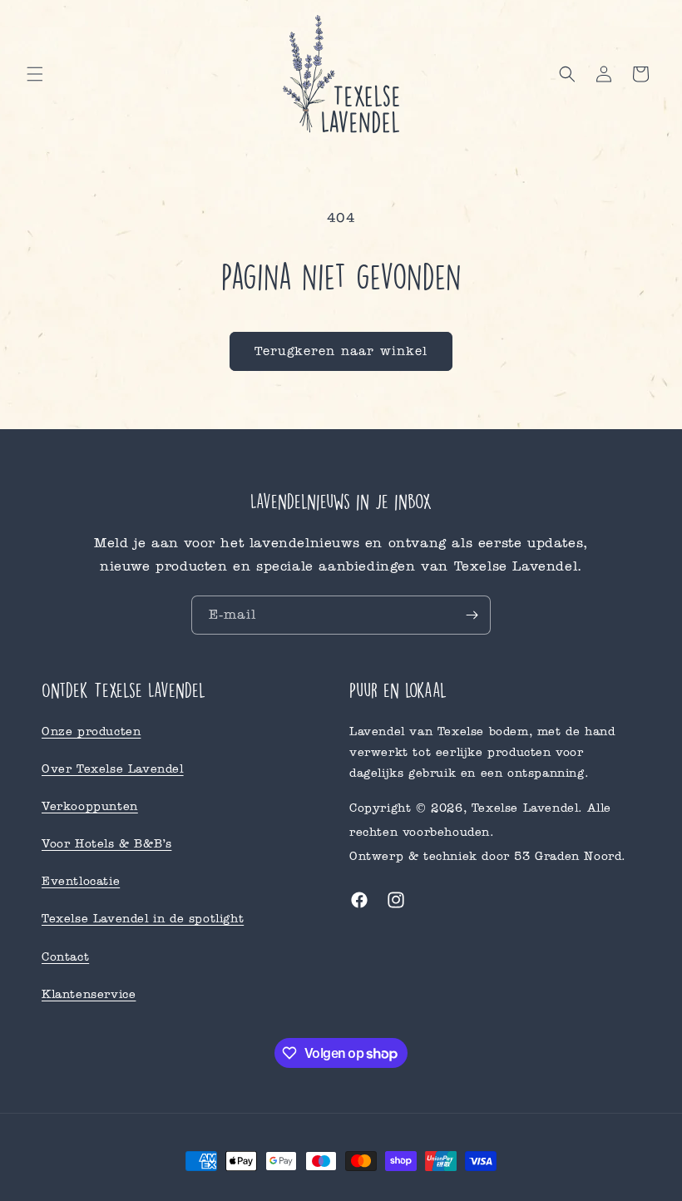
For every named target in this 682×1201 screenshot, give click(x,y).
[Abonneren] (471, 615)
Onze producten (91, 731)
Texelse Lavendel (525, 808)
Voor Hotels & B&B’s (106, 844)
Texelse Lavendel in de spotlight (143, 919)
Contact (65, 957)
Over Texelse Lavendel (113, 769)
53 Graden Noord (567, 856)
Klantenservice (89, 994)
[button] (35, 74)
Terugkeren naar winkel (341, 350)
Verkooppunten (90, 806)
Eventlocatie (81, 881)
